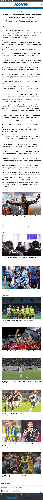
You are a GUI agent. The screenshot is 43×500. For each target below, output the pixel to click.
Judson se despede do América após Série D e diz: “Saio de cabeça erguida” (21, 351)
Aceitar (9, 498)
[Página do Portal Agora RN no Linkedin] (11, 0)
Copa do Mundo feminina (22, 34)
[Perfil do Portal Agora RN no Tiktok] (13, 0)
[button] (1, 4)
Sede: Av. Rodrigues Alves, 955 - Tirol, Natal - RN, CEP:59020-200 (12, 487)
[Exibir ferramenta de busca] (41, 4)
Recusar (14, 498)
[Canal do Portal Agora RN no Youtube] (9, 0)
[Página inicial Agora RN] (5, 483)
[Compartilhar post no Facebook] (21, 11)
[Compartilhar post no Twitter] (20, 11)
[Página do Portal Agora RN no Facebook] (2, 0)
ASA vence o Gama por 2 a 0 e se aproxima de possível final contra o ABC (21, 227)
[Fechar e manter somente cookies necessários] (41, 496)
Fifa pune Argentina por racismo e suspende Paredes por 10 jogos (19, 290)
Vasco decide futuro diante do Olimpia (12, 413)
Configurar (21, 498)
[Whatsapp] (23, 11)
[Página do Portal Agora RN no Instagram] (6, 0)
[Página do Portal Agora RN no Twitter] (4, 0)
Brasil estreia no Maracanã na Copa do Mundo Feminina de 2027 (19, 320)
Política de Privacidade (29, 498)
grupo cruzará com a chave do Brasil (23, 81)
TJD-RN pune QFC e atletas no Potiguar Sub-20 (14, 476)
